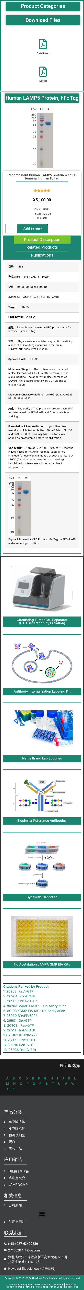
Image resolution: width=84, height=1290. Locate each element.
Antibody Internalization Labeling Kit (42, 691)
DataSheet (43, 53)
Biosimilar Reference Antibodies (42, 820)
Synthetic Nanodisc (42, 897)
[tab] (42, 240)
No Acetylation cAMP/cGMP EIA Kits (42, 964)
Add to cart (32, 228)
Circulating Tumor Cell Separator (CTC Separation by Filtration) (42, 621)
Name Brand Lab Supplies (42, 758)
